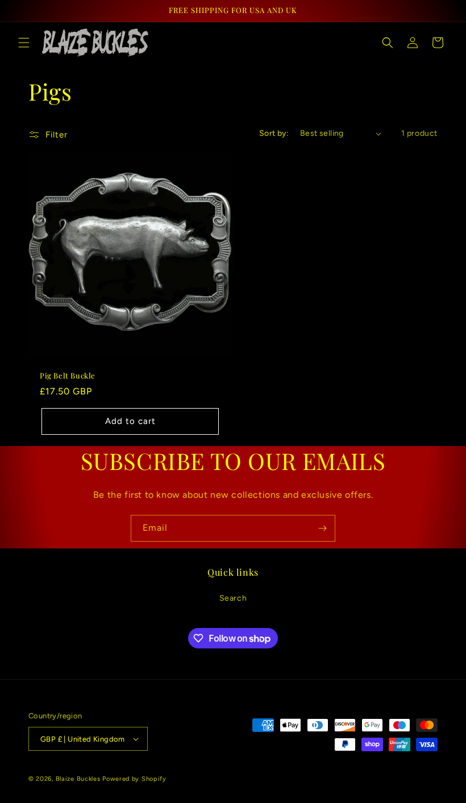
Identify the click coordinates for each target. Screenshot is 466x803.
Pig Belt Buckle (67, 375)
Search (233, 598)
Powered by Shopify (134, 779)
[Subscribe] (322, 528)
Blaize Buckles (78, 779)
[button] (23, 42)
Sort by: (274, 133)
